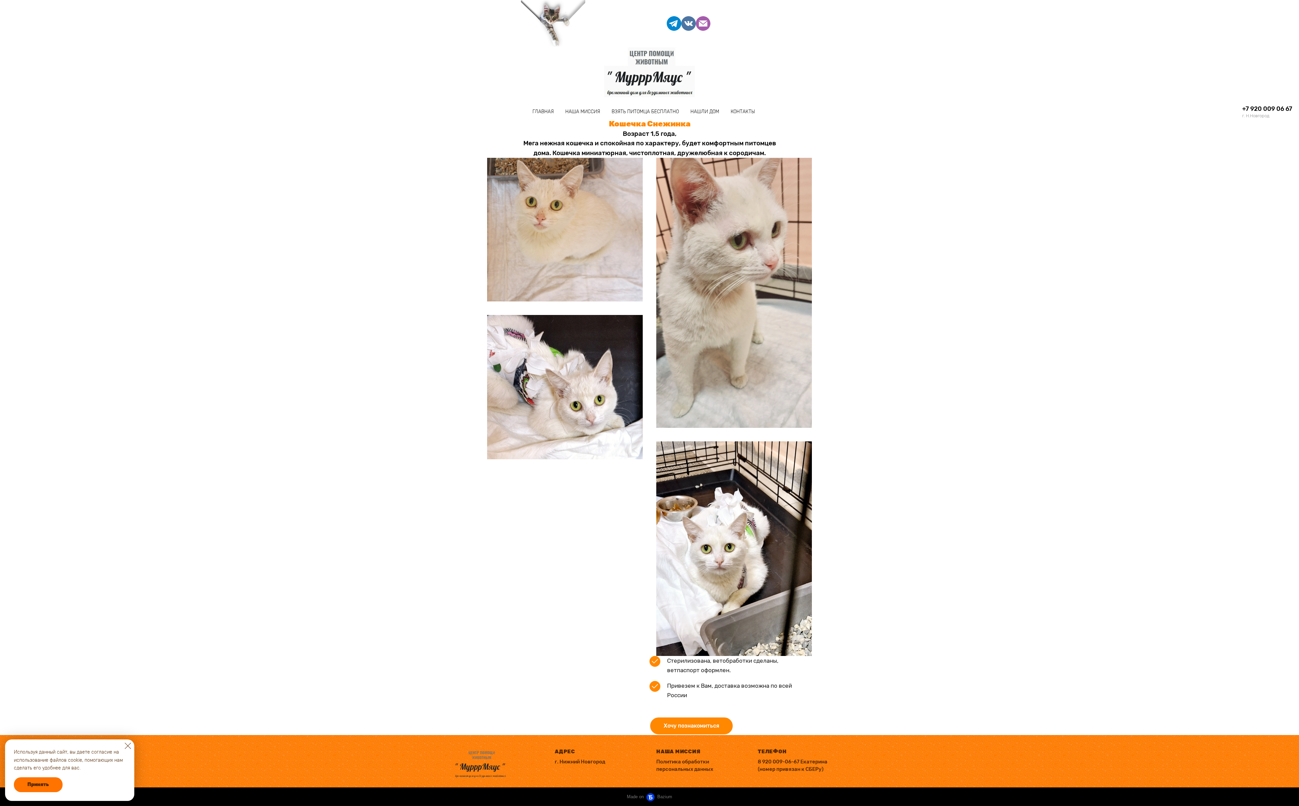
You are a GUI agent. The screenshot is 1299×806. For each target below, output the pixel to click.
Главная (543, 112)
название (26, 111)
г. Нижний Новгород (580, 762)
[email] (703, 23)
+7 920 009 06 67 (1267, 109)
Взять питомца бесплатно (645, 112)
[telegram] (674, 23)
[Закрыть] (128, 746)
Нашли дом (704, 112)
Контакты (743, 112)
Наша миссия (582, 112)
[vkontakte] (688, 23)
